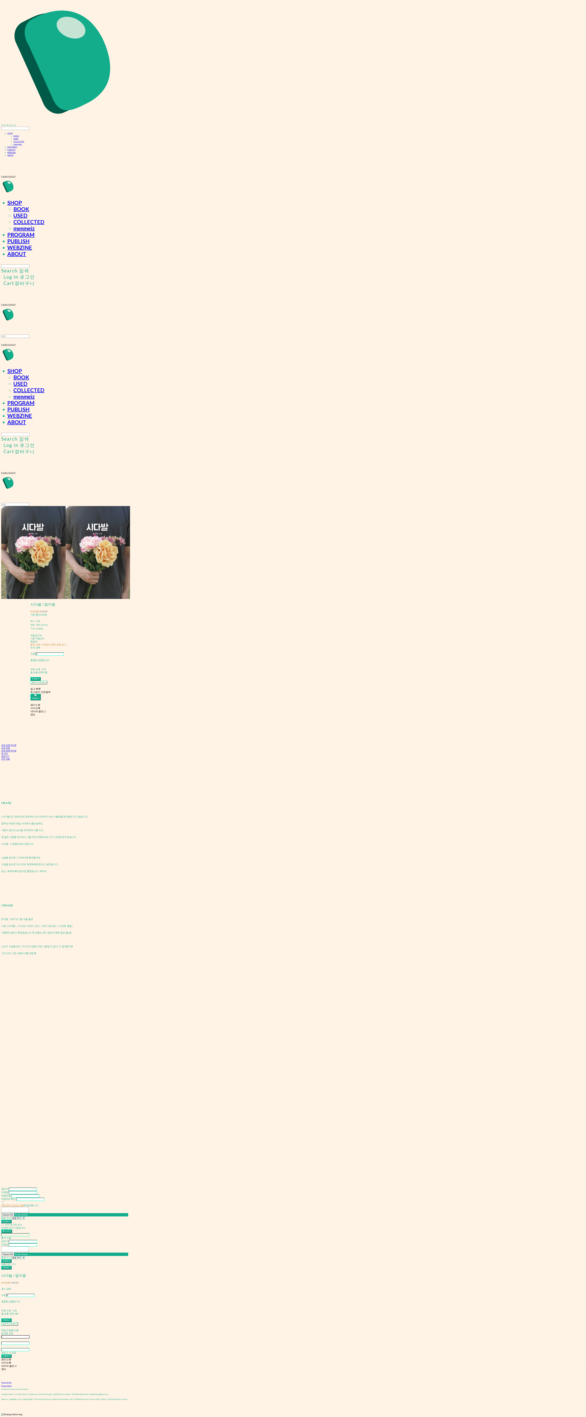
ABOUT (10, 155)
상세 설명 (5, 748)
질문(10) (5, 756)
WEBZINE (11, 152)
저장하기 (6, 1221)
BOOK (16, 136)
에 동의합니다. (20, 1205)
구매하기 (6, 1267)
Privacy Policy (6, 1386)
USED (15, 138)
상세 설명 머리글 (8, 745)
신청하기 (6, 1356)
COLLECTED (18, 141)
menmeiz (17, 144)
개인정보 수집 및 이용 (12, 1205)
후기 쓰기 (6, 1231)
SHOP (10, 133)
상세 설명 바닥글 (8, 751)
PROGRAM (12, 147)
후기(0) (4, 754)
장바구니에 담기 (9, 1323)
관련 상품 (5, 759)
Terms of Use (6, 1382)
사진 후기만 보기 (13, 1225)
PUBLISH (11, 149)
